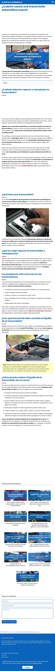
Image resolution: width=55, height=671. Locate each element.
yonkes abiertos (27, 166)
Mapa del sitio (4, 657)
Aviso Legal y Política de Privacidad (10, 653)
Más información (37, 663)
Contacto (3, 655)
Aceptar (27, 667)
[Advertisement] (27, 22)
